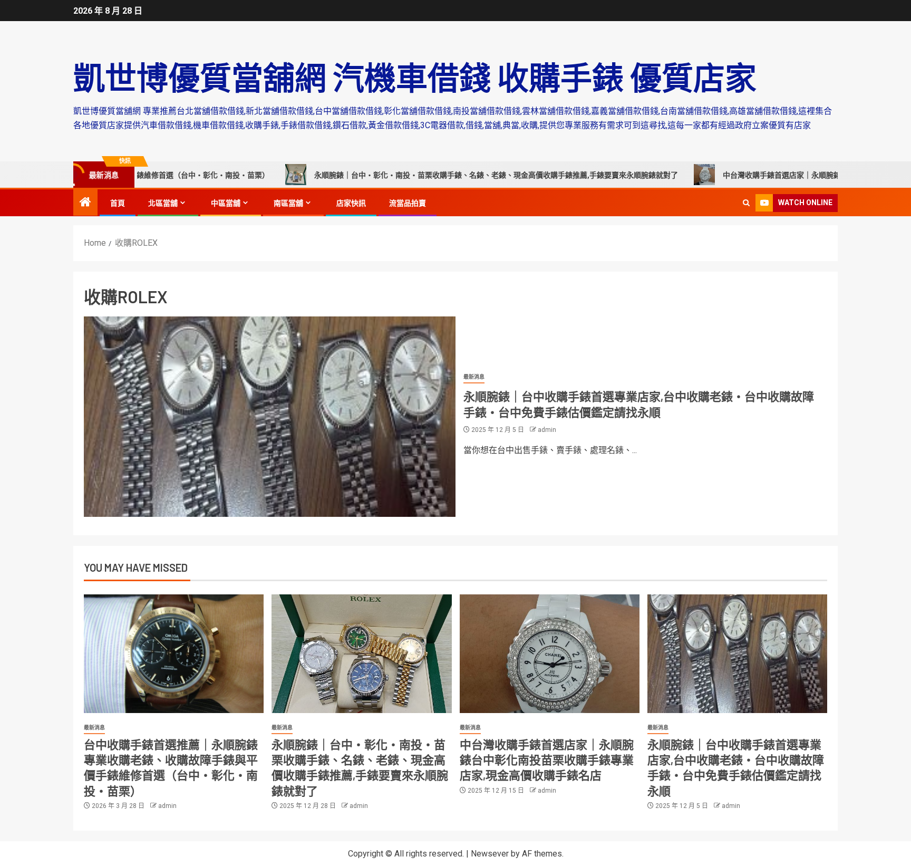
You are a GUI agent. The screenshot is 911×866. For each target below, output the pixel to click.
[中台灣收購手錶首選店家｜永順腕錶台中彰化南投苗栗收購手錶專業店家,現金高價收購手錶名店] (549, 653)
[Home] (85, 203)
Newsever (490, 854)
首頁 (117, 203)
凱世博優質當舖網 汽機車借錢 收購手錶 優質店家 (415, 77)
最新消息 (473, 377)
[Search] (746, 203)
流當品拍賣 (407, 203)
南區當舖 (288, 203)
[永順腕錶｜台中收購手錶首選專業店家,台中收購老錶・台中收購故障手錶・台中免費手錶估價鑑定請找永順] (270, 416)
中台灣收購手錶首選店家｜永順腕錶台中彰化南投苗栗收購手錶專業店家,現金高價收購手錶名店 (547, 759)
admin (547, 430)
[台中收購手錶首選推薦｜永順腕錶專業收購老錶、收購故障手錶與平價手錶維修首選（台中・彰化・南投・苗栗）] (174, 653)
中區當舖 (225, 203)
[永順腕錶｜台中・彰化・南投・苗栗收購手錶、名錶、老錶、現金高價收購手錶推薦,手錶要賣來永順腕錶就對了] (361, 653)
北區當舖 (163, 203)
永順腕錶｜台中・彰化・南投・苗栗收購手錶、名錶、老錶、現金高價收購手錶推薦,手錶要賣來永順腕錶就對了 (448, 175)
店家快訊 (351, 203)
